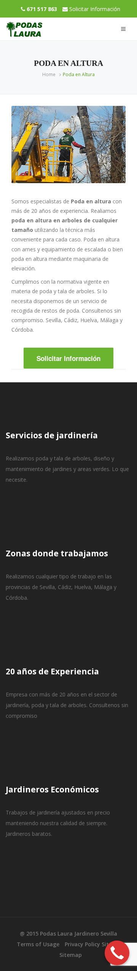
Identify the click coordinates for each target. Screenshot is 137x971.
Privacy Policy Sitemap (94, 944)
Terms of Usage (38, 944)
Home (49, 74)
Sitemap (70, 954)
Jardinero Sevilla (95, 933)
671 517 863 (42, 9)
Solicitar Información (94, 9)
